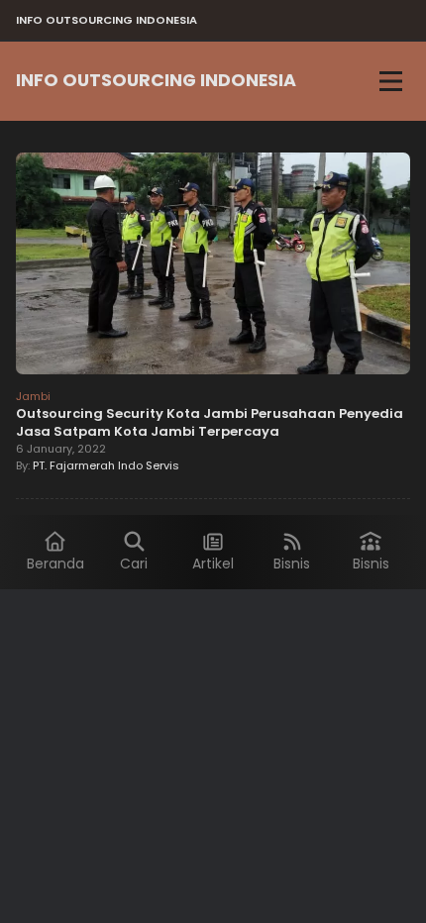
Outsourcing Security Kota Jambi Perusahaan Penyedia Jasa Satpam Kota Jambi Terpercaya (209, 422)
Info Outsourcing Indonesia (156, 80)
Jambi (33, 396)
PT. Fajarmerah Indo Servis (106, 465)
